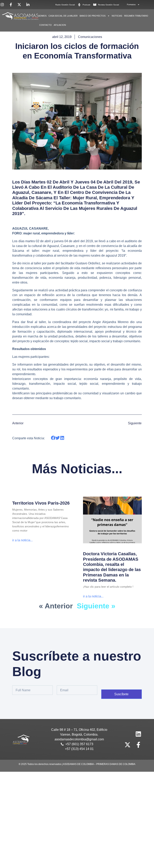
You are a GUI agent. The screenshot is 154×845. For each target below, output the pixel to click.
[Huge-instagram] (127, 734)
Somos (42, 16)
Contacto (45, 25)
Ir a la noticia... (22, 540)
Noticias (117, 16)
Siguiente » (96, 606)
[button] (53, 438)
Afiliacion (60, 25)
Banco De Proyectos (92, 16)
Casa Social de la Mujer (63, 16)
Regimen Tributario (136, 16)
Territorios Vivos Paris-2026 (41, 503)
